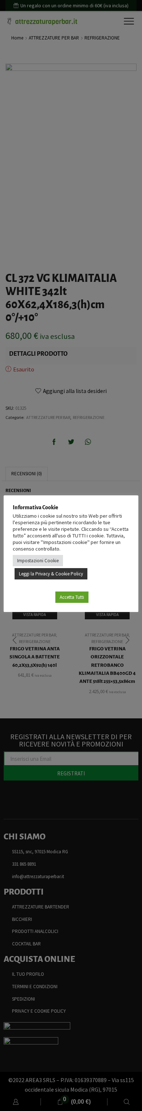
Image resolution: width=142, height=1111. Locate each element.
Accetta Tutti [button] (72, 597)
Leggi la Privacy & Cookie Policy (51, 574)
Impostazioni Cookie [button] (38, 561)
